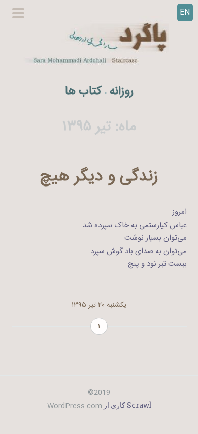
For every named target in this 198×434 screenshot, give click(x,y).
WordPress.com (74, 406)
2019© (99, 393)
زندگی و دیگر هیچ (99, 177)
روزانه (122, 91)
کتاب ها (83, 91)
